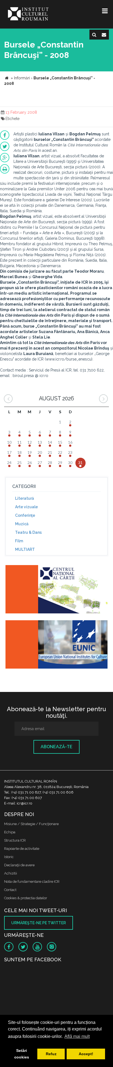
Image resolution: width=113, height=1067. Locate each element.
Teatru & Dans (28, 532)
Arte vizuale (26, 507)
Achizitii (10, 873)
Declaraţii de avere (19, 865)
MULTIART (25, 549)
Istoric (9, 857)
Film (19, 541)
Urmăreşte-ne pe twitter (38, 923)
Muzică (22, 524)
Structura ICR (15, 840)
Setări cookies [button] (21, 1053)
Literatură (24, 498)
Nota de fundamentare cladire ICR (32, 881)
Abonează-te (56, 746)
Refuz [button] (51, 1054)
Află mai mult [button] (77, 1036)
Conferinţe (25, 515)
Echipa (9, 832)
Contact (10, 890)
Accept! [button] (86, 1054)
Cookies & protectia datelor (25, 898)
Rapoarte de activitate (21, 849)
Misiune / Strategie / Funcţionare (31, 824)
